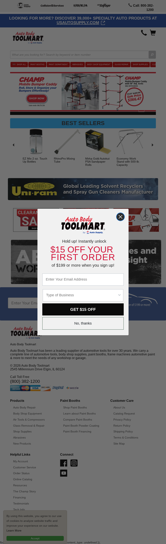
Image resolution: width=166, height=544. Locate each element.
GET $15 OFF (83, 309)
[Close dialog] (120, 217)
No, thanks (83, 323)
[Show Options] (119, 295)
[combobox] (81, 295)
